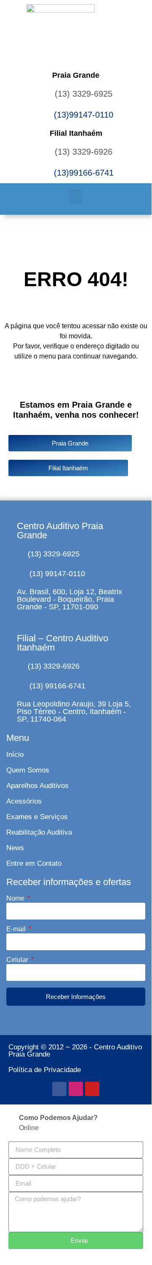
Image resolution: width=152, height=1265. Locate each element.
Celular (18, 960)
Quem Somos (27, 770)
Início (15, 755)
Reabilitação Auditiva (39, 832)
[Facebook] (59, 1089)
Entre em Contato (33, 863)
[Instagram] (76, 1089)
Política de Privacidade (44, 1070)
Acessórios (24, 801)
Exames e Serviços (37, 817)
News (15, 848)
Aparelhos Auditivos (37, 786)
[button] (76, 197)
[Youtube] (92, 1089)
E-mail (16, 929)
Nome (16, 898)
